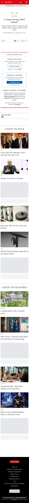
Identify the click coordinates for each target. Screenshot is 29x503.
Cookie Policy (14, 476)
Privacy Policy (14, 474)
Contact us (18, 104)
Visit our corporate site (20, 497)
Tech (17, 13)
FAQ (14, 481)
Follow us (18, 40)
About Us (14, 467)
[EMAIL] (2, 117)
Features (14, 16)
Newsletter (25, 40)
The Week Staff (9, 32)
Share (5, 40)
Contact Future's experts (14, 469)
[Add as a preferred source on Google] (14, 491)
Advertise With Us (14, 478)
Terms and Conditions (14, 471)
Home (12, 13)
